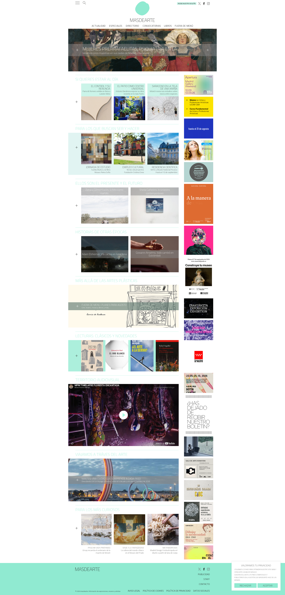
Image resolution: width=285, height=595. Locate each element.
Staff (207, 579)
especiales (115, 26)
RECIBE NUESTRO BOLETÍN (186, 3)
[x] (199, 3)
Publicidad (204, 574)
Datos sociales (201, 590)
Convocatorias (152, 26)
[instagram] (208, 3)
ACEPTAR (267, 585)
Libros (168, 26)
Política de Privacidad (178, 590)
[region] (256, 576)
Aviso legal (134, 590)
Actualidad (99, 26)
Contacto (204, 584)
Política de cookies (153, 590)
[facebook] (204, 3)
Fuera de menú (184, 26)
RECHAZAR (245, 585)
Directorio (132, 26)
